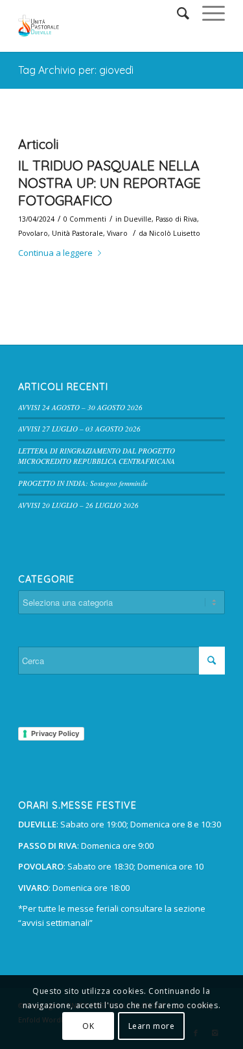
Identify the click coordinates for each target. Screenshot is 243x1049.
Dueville (138, 219)
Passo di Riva (176, 219)
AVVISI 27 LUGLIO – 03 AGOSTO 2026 (79, 428)
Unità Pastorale (77, 233)
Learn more (151, 1026)
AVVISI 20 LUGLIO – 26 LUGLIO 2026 (78, 505)
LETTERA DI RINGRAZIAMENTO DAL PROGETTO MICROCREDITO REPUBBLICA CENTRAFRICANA (96, 456)
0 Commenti (85, 219)
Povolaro (33, 233)
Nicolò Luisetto (174, 233)
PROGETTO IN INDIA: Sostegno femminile (83, 483)
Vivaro (117, 233)
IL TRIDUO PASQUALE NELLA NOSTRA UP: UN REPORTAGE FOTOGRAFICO (109, 183)
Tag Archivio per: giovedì (75, 69)
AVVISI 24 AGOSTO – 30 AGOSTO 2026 (80, 407)
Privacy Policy (55, 733)
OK (88, 1026)
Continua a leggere (55, 253)
